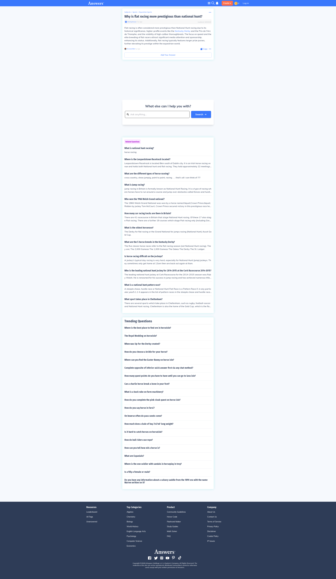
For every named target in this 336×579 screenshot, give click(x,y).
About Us (211, 512)
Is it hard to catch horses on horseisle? (143, 431)
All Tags (89, 517)
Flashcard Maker (174, 521)
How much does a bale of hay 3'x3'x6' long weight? (148, 423)
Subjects (127, 12)
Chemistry (131, 517)
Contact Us (212, 517)
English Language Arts (136, 531)
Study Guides (172, 526)
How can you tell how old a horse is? (142, 447)
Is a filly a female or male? (137, 471)
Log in (246, 3)
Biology (130, 521)
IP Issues (211, 541)
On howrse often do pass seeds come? (143, 415)
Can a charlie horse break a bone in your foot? (147, 383)
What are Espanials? (134, 455)
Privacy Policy (213, 526)
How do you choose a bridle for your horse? (145, 351)
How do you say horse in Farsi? (139, 407)
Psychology (131, 536)
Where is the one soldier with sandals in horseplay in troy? (153, 463)
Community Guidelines (176, 512)
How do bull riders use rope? (138, 439)
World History (132, 526)
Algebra (130, 512)
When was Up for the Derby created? (142, 343)
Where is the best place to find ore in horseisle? (147, 327)
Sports (135, 12)
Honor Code (172, 517)
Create (226, 3)
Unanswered (91, 521)
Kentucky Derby (182, 31)
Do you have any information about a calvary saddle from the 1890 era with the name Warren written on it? (166, 481)
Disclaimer (211, 531)
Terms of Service (214, 521)
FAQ (169, 536)
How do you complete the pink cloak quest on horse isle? (152, 399)
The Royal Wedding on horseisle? (140, 335)
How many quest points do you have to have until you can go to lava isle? (160, 375)
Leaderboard (91, 512)
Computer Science (134, 541)
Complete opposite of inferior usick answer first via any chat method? (158, 367)
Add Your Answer (168, 55)
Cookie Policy (212, 536)
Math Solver (172, 531)
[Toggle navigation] (209, 3)
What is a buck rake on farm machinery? (143, 391)
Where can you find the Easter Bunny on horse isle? (149, 359)
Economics (131, 546)
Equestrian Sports (145, 12)
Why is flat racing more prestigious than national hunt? (163, 16)
